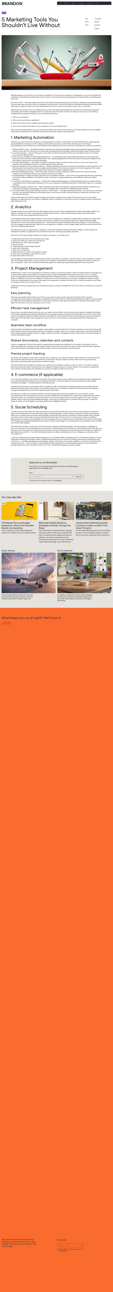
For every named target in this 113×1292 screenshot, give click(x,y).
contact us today (74, 445)
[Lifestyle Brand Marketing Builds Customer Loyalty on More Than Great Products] (93, 511)
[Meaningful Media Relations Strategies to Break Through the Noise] (56, 511)
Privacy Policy (57, 480)
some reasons (28, 286)
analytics (76, 441)
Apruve (13, 259)
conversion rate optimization (90, 441)
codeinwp (44, 199)
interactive (59, 441)
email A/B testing (76, 181)
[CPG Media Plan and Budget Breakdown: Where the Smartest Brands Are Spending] (19, 511)
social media (67, 441)
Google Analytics (90, 211)
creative (51, 441)
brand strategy (42, 441)
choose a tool (18, 282)
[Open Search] (104, 3)
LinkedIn (96, 28)
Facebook (97, 25)
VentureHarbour (17, 146)
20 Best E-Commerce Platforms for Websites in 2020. (47, 401)
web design (32, 441)
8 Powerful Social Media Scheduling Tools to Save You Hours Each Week (38, 421)
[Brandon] (12, 3)
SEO (15, 443)
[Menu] (109, 3)
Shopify (48, 386)
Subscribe (79, 476)
